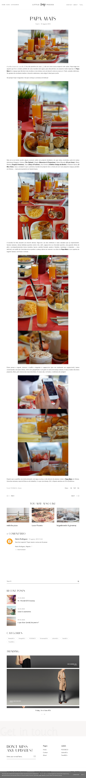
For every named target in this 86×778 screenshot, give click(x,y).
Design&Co (22, 638)
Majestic (28, 546)
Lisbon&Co (55, 638)
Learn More (76, 774)
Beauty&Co (11, 638)
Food (37, 24)
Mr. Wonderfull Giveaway (26, 601)
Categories (15, 4)
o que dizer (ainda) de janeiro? (28, 622)
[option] (43, 684)
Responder (22, 549)
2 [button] (43, 714)
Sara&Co (65, 638)
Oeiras (20, 488)
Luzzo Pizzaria (37, 525)
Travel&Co (11, 642)
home (4, 4)
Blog (8, 4)
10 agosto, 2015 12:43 (36, 539)
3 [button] (45, 714)
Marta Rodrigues (21, 539)
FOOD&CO (14, 488)
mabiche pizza (12, 525)
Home (45, 750)
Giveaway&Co (44, 638)
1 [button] (41, 714)
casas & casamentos (24, 612)
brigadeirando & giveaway (66, 525)
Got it (82, 774)
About (75, 4)
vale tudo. (43, 710)
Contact (69, 4)
